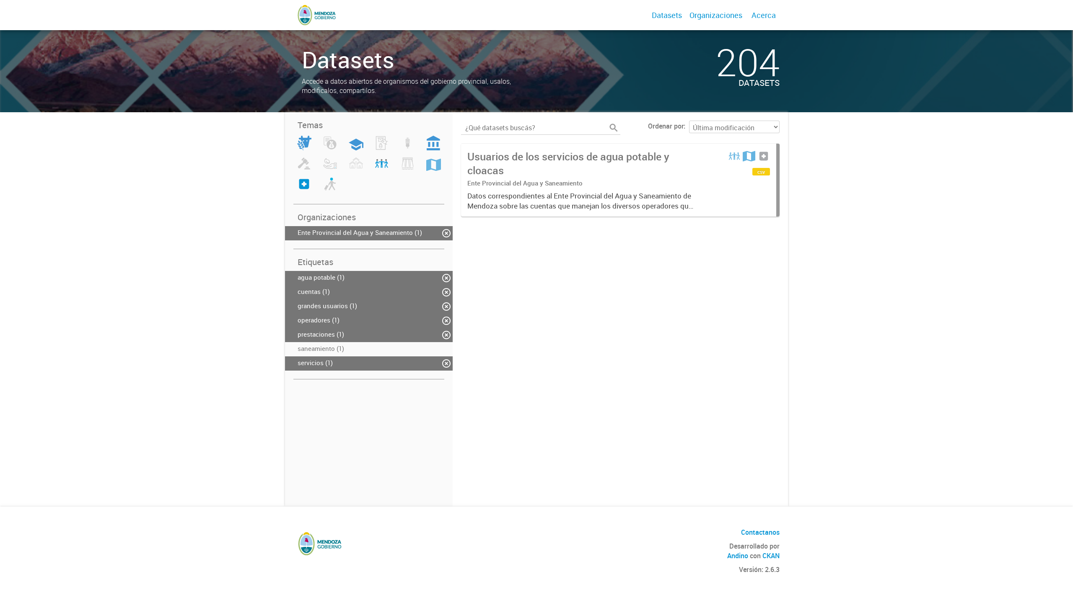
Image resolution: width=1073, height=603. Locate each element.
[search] (613, 128)
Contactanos (760, 532)
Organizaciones (715, 15)
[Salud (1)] (304, 188)
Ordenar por (666, 126)
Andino (737, 555)
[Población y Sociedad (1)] (381, 168)
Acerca (764, 15)
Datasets (667, 15)
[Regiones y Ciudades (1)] (433, 168)
